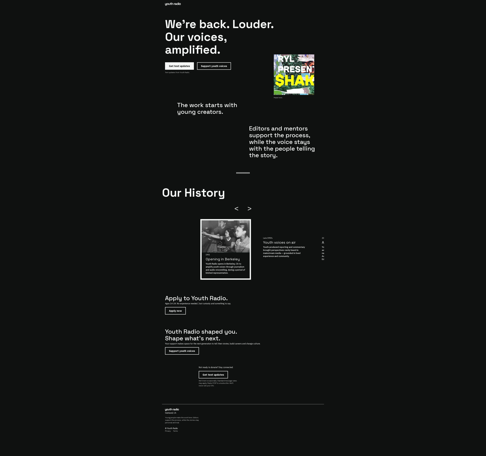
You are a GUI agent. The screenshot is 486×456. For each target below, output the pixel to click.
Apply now (175, 310)
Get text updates (179, 66)
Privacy (168, 431)
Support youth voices (214, 66)
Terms (175, 431)
